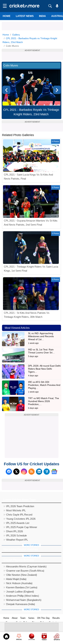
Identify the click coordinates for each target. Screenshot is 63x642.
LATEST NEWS (25, 16)
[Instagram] (24, 471)
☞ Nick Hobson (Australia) (17, 583)
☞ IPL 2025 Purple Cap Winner (20, 527)
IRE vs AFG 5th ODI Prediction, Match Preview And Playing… (44, 385)
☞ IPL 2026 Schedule (15, 535)
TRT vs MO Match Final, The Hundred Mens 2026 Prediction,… (43, 401)
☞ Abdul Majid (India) (14, 579)
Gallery (16, 34)
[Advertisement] (32, 26)
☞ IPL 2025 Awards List (16, 523)
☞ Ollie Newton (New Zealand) (20, 574)
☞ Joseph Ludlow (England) (18, 591)
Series (31, 618)
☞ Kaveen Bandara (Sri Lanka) (20, 587)
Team (23, 618)
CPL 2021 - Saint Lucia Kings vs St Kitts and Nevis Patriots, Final (28, 176)
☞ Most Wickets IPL (14, 510)
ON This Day (43, 618)
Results (56, 618)
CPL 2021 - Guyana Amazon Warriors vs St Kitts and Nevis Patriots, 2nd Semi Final (30, 222)
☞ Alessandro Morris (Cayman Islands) (25, 566)
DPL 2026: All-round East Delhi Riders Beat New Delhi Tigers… (44, 368)
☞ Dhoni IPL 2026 (13, 531)
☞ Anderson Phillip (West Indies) (21, 595)
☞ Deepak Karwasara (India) (19, 604)
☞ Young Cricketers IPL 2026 (19, 518)
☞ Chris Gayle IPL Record (17, 514)
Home (6, 16)
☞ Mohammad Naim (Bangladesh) (22, 599)
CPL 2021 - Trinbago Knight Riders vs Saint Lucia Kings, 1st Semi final (31, 268)
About (14, 618)
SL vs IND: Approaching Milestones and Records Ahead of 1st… (41, 336)
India (42, 16)
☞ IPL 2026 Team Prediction (18, 506)
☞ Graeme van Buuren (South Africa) (23, 570)
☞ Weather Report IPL (15, 539)
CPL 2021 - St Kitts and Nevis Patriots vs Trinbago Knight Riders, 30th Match (26, 314)
